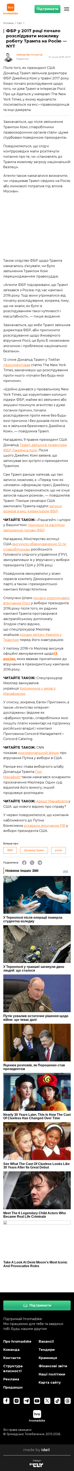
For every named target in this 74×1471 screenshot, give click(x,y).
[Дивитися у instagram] (17, 1401)
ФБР (10, 850)
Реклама (11, 1379)
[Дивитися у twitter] (47, 1401)
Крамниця (48, 1358)
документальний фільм (38, 753)
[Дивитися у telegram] (27, 1401)
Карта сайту (50, 1382)
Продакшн (13, 1387)
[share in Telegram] (40, 862)
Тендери (47, 1350)
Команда (11, 1350)
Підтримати (47, 9)
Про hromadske (17, 1341)
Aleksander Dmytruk (29, 54)
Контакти (12, 1358)
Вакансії (46, 1341)
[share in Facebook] (24, 862)
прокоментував (16, 365)
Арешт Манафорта (52, 801)
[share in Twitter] (32, 862)
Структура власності (13, 1368)
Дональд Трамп (34, 850)
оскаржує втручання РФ (44, 826)
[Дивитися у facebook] (6, 1401)
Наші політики (52, 1374)
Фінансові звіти (53, 1366)
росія (58, 850)
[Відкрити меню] (66, 9)
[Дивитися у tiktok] (57, 1401)
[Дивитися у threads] (68, 1401)
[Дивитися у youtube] (37, 1401)
